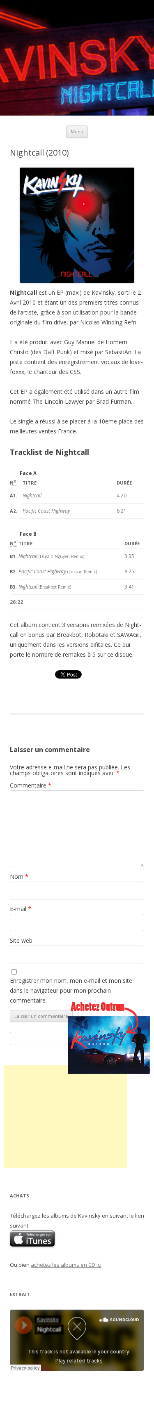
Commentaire (30, 785)
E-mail (20, 909)
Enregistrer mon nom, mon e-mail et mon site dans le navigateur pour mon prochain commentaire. (71, 990)
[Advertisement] (65, 1116)
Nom (19, 876)
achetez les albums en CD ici (66, 1264)
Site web (21, 940)
